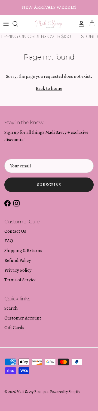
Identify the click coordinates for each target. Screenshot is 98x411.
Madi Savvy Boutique (32, 391)
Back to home (49, 88)
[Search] (18, 24)
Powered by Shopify (65, 391)
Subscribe (49, 184)
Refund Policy (17, 260)
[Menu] (6, 24)
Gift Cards (14, 327)
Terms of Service (20, 280)
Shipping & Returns (23, 250)
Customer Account (22, 318)
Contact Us (15, 231)
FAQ (8, 241)
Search (11, 308)
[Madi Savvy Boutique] (49, 23)
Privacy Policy (18, 270)
